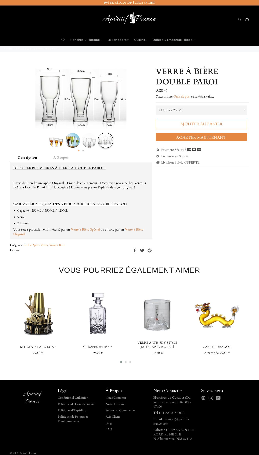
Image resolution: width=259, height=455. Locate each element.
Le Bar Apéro (117, 40)
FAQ (109, 429)
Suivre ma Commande (120, 410)
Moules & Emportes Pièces (172, 40)
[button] (121, 362)
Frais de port (182, 96)
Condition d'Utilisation (73, 398)
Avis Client (113, 417)
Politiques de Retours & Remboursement (73, 419)
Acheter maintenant (201, 137)
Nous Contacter (116, 398)
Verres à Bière (57, 245)
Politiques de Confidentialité (76, 404)
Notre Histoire (115, 404)
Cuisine (139, 40)
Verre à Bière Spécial (85, 229)
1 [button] (79, 151)
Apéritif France (28, 453)
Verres (44, 245)
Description (27, 157)
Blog (109, 423)
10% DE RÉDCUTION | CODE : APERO (129, 3)
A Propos (61, 157)
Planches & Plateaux (85, 40)
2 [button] (83, 151)
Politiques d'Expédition (73, 410)
